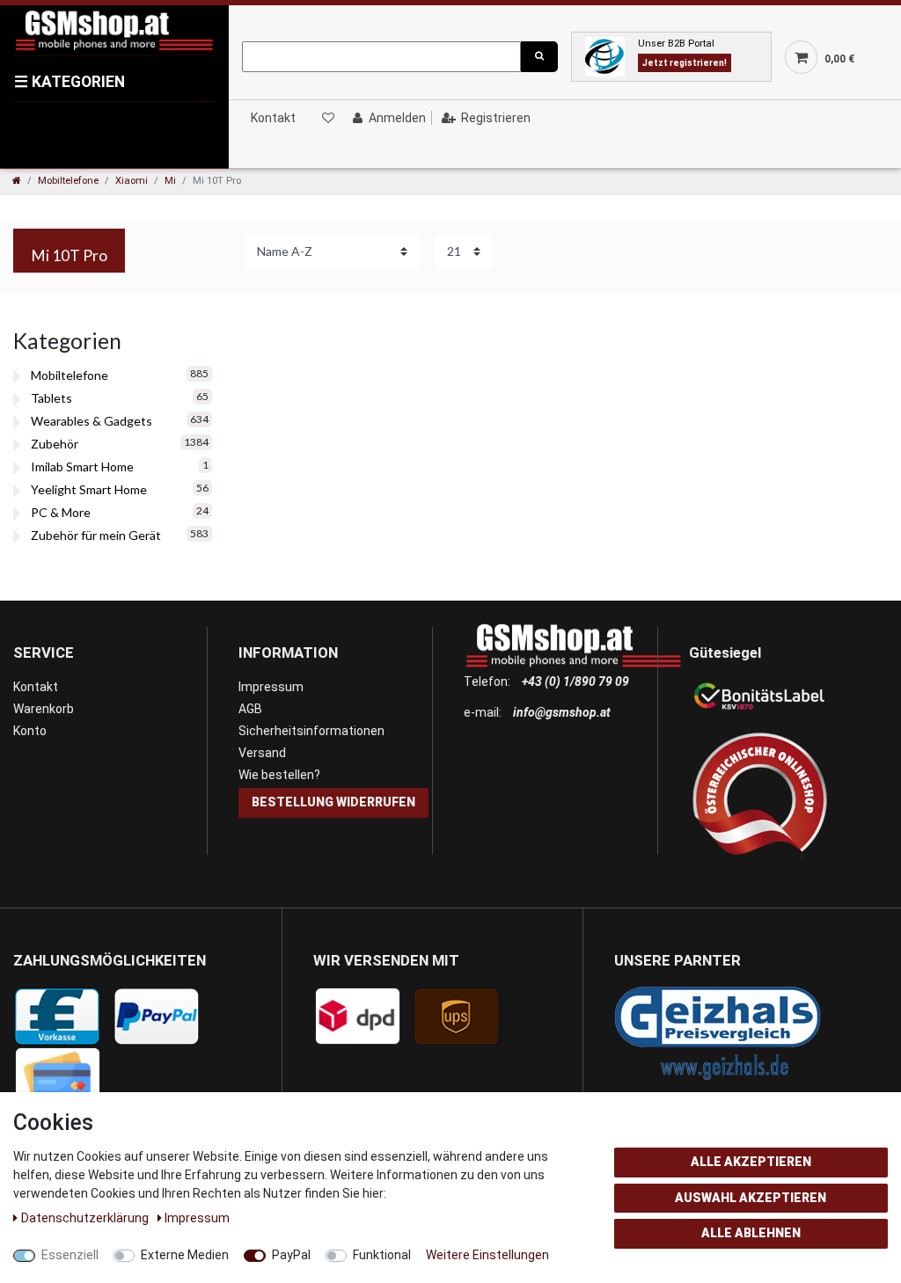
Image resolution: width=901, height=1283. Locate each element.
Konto (30, 731)
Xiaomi (131, 180)
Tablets (51, 397)
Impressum (271, 687)
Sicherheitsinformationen (311, 731)
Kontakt (273, 118)
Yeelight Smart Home (89, 489)
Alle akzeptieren (751, 1162)
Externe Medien (185, 1255)
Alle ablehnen (751, 1233)
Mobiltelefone (68, 180)
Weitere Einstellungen (487, 1255)
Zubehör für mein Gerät (96, 535)
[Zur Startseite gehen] (16, 180)
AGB (250, 709)
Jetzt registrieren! (684, 63)
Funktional (382, 1255)
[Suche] (539, 56)
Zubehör (54, 443)
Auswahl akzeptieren (750, 1198)
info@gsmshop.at (562, 712)
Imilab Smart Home (82, 466)
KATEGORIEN (69, 82)
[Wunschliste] (327, 118)
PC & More (61, 512)
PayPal (291, 1255)
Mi (170, 180)
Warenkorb (43, 709)
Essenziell (70, 1255)
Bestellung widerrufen (333, 802)
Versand (262, 753)
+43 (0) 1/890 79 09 (575, 681)
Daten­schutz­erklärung (86, 1218)
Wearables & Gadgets (91, 420)
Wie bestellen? (279, 775)
